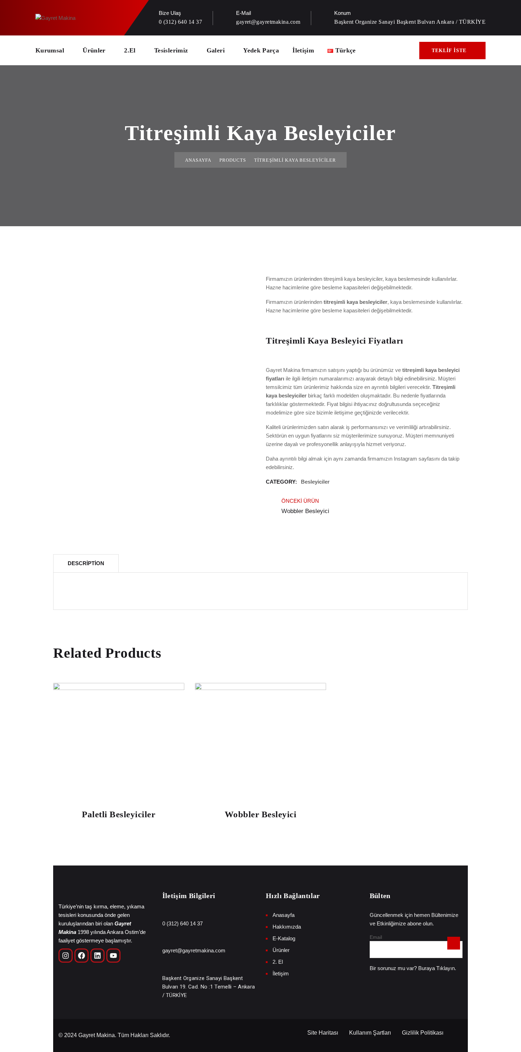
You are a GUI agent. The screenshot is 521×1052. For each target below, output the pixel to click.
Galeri (216, 50)
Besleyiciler (315, 482)
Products (232, 160)
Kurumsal (49, 50)
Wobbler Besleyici (261, 814)
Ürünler (94, 50)
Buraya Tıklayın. (437, 968)
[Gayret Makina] (55, 17)
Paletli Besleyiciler (118, 814)
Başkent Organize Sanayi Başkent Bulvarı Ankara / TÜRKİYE (410, 22)
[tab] (86, 563)
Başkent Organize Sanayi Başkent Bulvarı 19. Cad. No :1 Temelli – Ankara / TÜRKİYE (208, 986)
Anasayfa (198, 160)
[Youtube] (113, 955)
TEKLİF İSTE (449, 50)
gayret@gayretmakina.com (268, 22)
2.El (129, 50)
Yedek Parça (261, 50)
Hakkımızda (287, 927)
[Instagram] (65, 955)
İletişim (303, 50)
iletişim (310, 378)
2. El (278, 962)
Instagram (405, 459)
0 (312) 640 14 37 (180, 22)
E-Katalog (284, 938)
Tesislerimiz (171, 50)
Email (376, 937)
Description (86, 563)
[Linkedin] (97, 955)
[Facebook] (81, 955)
